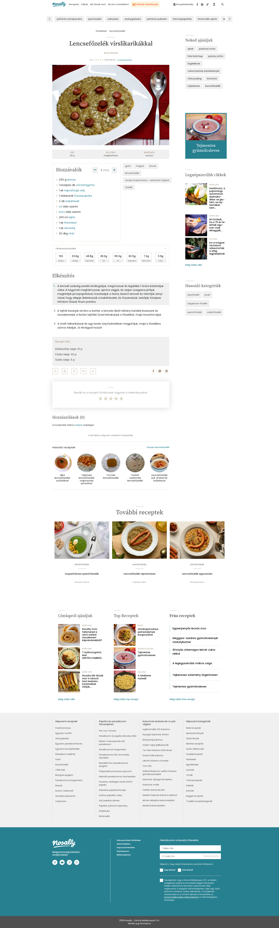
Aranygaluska (62, 738)
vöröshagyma (85, 185)
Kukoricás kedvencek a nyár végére (159, 723)
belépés (79, 425)
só (60, 206)
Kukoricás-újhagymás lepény (157, 779)
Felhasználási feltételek (129, 840)
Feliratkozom (211, 856)
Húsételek (191, 759)
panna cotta (215, 56)
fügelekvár (194, 63)
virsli (71, 233)
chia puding (195, 78)
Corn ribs (147, 765)
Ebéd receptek (193, 728)
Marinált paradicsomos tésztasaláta (117, 776)
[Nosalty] (59, 4)
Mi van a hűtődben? (118, 4)
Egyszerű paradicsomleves (68, 743)
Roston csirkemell (64, 790)
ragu (140, 625)
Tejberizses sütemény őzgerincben (195, 675)
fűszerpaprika (83, 196)
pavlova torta (207, 48)
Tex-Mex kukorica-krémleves (157, 750)
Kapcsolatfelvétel (126, 847)
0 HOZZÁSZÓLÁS (125, 60)
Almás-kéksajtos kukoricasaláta (159, 800)
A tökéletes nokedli (144, 677)
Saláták (190, 785)
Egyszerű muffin (63, 733)
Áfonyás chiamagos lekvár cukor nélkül (193, 651)
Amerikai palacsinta (65, 796)
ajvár (191, 48)
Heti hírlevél (187, 870)
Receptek (74, 4)
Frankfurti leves (63, 728)
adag (106, 170)
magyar (140, 166)
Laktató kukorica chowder (156, 760)
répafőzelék (193, 294)
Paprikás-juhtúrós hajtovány (113, 805)
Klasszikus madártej (65, 754)
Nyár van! (214, 184)
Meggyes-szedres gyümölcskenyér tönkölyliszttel (195, 640)
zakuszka (113, 19)
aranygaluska (133, 19)
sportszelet (94, 19)
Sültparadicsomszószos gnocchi (115, 771)
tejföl (71, 217)
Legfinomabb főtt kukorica (156, 729)
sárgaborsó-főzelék (197, 303)
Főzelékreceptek (194, 754)
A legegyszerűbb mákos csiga (192, 663)
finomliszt (70, 222)
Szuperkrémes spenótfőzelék (82, 573)
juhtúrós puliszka (157, 19)
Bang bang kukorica (152, 739)
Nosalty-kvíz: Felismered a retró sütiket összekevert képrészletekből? (92, 635)
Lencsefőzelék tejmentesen (139, 573)
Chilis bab (60, 769)
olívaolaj (69, 228)
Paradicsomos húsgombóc (69, 780)
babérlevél (72, 201)
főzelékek (101, 31)
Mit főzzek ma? (98, 4)
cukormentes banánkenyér (203, 71)
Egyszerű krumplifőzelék (67, 748)
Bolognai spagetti (64, 775)
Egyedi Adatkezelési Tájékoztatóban (181, 897)
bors (62, 212)
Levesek (190, 769)
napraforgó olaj (74, 190)
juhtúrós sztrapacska (69, 19)
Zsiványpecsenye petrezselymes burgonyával (148, 632)
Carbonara (60, 801)
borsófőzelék (212, 86)
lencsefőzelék (117, 31)
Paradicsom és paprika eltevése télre (117, 736)
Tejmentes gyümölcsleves (146, 653)
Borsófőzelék (61, 764)
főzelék (128, 187)
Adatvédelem (123, 844)
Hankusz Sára (139, 582)
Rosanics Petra (82, 582)
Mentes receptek (194, 743)
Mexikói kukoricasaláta (154, 805)
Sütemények (192, 738)
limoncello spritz (207, 19)
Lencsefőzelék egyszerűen (197, 573)
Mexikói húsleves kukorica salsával (160, 795)
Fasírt (58, 759)
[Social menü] (202, 4)
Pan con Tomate (107, 730)
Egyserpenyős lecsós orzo (189, 628)
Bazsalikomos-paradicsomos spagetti (113, 765)
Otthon (213, 239)
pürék (207, 294)
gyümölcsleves (145, 648)
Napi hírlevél (169, 870)
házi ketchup (195, 56)
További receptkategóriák (199, 801)
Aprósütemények (195, 733)
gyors (128, 166)
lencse (71, 179)
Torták (189, 775)
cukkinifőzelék (214, 312)
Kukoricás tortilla (151, 784)
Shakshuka (104, 811)
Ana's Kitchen (111, 52)
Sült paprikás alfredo (109, 800)
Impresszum (123, 851)
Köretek (190, 790)
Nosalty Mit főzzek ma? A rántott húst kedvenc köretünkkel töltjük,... (92, 681)
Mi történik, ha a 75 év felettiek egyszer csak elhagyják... (217, 225)
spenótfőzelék (194, 312)
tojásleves (194, 86)
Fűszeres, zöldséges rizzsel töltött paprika (115, 783)
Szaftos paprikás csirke (110, 795)
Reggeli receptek (194, 796)
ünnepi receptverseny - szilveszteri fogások (147, 180)
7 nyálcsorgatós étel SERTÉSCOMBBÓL (92, 655)
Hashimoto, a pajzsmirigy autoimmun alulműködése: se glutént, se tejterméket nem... (217, 198)
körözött (212, 78)
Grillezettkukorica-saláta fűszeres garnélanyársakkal (160, 773)
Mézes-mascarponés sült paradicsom (112, 743)
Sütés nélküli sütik (195, 748)
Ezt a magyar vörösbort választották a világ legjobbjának (217, 248)
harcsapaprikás (182, 19)
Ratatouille (104, 816)
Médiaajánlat (124, 854)
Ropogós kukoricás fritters (156, 734)
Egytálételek (192, 764)
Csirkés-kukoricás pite (154, 789)
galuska (142, 672)
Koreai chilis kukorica (153, 755)
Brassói (58, 785)
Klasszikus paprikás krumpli (112, 790)
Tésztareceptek (194, 780)
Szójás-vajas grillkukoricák (156, 745)
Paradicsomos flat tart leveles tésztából (114, 756)
